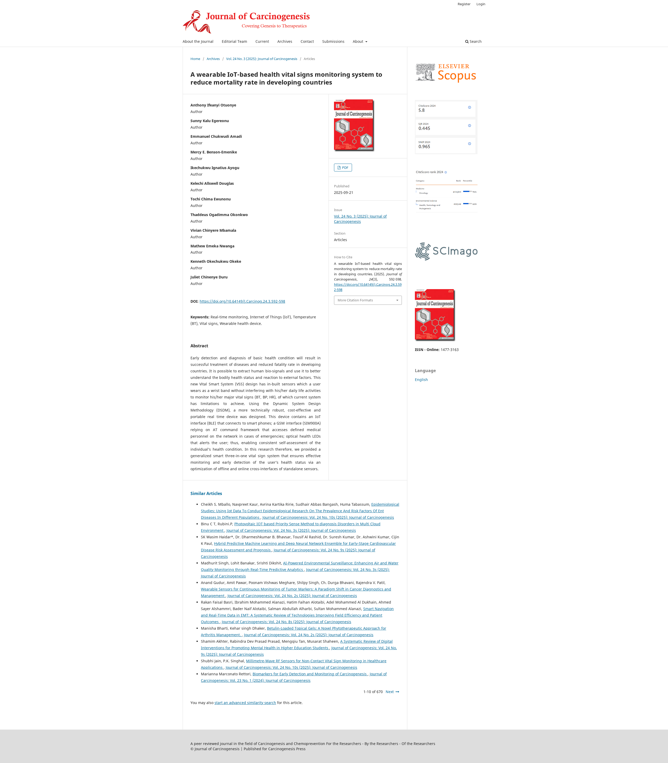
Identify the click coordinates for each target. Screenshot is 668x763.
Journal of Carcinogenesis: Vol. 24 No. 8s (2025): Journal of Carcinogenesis (286, 621)
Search (475, 41)
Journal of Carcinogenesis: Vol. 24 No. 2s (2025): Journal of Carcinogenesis (292, 595)
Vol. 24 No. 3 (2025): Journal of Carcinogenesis (261, 58)
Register (464, 4)
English (421, 379)
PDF (344, 167)
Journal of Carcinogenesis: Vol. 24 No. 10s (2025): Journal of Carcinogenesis (328, 517)
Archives (284, 41)
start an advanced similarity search (245, 702)
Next (390, 691)
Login (480, 4)
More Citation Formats (355, 300)
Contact (307, 41)
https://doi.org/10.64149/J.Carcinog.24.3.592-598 (242, 301)
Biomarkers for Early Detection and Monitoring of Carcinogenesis (310, 673)
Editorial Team (234, 41)
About (358, 41)
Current (262, 41)
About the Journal (198, 41)
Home (195, 58)
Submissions (333, 41)
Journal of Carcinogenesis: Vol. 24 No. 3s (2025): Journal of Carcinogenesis (291, 530)
